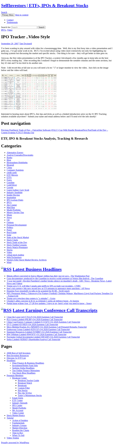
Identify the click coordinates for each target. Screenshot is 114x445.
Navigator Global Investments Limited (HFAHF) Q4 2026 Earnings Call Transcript (43, 337)
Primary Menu (7, 15)
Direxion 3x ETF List (16, 358)
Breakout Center (19, 378)
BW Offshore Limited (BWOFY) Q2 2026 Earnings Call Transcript (36, 334)
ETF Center (17, 400)
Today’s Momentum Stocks (30, 395)
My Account (17, 410)
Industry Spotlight (14, 192)
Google (10, 187)
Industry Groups (19, 425)
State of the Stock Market (18, 237)
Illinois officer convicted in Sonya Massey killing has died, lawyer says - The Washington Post (48, 276)
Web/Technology (14, 257)
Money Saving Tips (15, 212)
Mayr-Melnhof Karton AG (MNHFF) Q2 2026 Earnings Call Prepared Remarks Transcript (47, 327)
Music (9, 215)
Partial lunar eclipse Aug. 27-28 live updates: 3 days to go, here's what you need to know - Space (49, 303)
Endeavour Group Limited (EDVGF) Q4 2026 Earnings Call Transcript (38, 329)
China (9, 167)
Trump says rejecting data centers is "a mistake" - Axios (31, 298)
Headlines (11, 360)
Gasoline (10, 182)
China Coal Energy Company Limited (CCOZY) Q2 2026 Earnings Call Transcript (43, 322)
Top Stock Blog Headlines (23, 373)
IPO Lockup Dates (15, 200)
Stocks (10, 250)
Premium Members (15, 375)
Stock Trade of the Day (17, 242)
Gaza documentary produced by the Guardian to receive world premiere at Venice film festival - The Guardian (55, 278)
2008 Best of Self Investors (18, 353)
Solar (9, 235)
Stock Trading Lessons (17, 245)
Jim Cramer (12, 205)
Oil (8, 220)
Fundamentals (18, 423)
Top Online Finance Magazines (26, 370)
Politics (10, 227)
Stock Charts (12, 240)
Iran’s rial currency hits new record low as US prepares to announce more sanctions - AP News (48, 288)
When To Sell (18, 435)
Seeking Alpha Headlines (23, 368)
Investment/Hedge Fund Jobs (25, 365)
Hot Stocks (23, 390)
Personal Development (17, 225)
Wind (9, 262)
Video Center (18, 413)
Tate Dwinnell (25, 43)
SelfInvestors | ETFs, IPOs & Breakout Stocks (44, 5)
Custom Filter (24, 388)
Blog (9, 160)
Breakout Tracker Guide (28, 380)
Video (9, 30)
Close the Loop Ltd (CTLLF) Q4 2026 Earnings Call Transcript (35, 317)
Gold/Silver (12, 185)
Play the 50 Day (25, 393)
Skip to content (21, 15)
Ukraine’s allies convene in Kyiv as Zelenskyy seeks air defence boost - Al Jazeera (43, 301)
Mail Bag (11, 207)
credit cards (12, 172)
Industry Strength (19, 403)
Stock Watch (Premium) (17, 247)
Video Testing (13, 438)
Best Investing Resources (18, 355)
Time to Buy (17, 433)
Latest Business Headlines (37, 269)
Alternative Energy (15, 152)
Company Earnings (15, 170)
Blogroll (10, 165)
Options (10, 222)
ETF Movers (12, 175)
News (9, 217)
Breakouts (22, 385)
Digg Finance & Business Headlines (28, 363)
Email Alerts (17, 398)
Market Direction (19, 428)
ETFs (9, 177)
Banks (9, 157)
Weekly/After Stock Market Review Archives (27, 260)
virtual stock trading (15, 255)
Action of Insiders (20, 420)
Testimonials (12, 22)
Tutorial (10, 418)
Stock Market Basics (16, 415)
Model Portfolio (14, 210)
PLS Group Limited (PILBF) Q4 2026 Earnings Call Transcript (34, 319)
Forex (9, 180)
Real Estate (12, 232)
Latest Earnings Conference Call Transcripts (55, 310)
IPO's (3, 30)
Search (4, 12)
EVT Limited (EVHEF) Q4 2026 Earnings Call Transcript (32, 324)
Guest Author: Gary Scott (18, 190)
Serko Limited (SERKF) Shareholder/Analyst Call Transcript (33, 339)
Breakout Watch (25, 383)
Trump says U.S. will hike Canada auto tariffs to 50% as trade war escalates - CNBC (44, 286)
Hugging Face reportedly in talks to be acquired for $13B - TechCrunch (38, 291)
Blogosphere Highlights (17, 162)
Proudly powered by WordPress (15, 442)
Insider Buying (13, 195)
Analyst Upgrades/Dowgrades (20, 155)
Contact (10, 20)
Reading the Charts (20, 430)
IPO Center (17, 405)
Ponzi (9, 230)
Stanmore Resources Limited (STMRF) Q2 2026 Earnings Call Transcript (39, 332)
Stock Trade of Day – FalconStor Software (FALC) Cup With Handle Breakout (42, 130)
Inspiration (11, 197)
